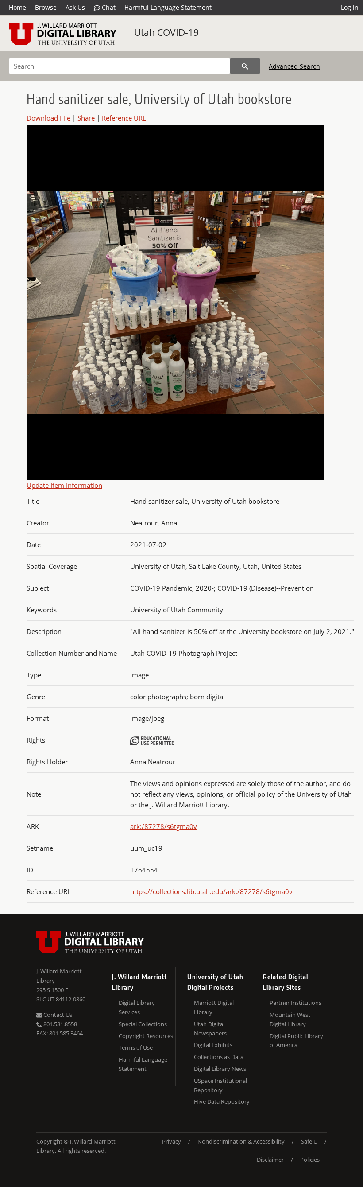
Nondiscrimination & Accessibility (241, 1141)
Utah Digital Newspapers (210, 1028)
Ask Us (75, 7)
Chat (108, 7)
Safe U (309, 1141)
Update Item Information (64, 485)
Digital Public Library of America (296, 1040)
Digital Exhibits (213, 1045)
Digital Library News (220, 1069)
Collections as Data (218, 1057)
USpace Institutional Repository (220, 1085)
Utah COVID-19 (166, 32)
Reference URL (124, 117)
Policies (310, 1160)
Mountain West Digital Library (290, 1019)
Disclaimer (270, 1160)
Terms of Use (136, 1047)
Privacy (171, 1141)
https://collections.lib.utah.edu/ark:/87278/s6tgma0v (211, 891)
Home (17, 7)
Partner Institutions (295, 1003)
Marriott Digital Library (214, 1007)
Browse (46, 7)
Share (86, 117)
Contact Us (57, 1015)
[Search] (245, 66)
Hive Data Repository (222, 1101)
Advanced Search (294, 66)
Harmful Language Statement (168, 7)
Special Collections (143, 1024)
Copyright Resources (146, 1036)
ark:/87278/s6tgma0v (163, 826)
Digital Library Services (137, 1007)
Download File (48, 117)
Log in (350, 7)
